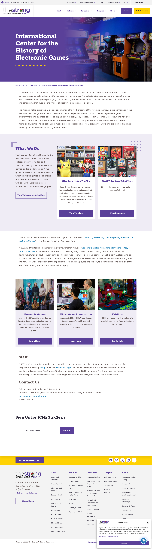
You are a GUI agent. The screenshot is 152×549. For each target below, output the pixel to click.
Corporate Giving (110, 481)
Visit (59, 11)
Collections (85, 11)
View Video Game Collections (31, 195)
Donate (127, 11)
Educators (70, 3)
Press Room (126, 510)
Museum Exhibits (75, 477)
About (112, 11)
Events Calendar (57, 495)
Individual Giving (110, 477)
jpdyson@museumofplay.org (32, 396)
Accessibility (55, 510)
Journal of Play (112, 3)
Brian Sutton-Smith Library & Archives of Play (93, 484)
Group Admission (57, 484)
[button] (148, 523)
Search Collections (93, 477)
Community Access (129, 506)
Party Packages (56, 514)
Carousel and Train (76, 512)
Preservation (91, 525)
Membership (55, 499)
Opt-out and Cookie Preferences (108, 536)
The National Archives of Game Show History (93, 502)
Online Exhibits (74, 481)
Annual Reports (127, 514)
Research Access (93, 509)
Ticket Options (142, 11)
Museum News (127, 484)
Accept (124, 543)
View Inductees (117, 213)
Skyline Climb (73, 499)
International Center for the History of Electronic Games (94, 493)
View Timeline (76, 213)
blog (43, 367)
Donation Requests (58, 531)
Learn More (34, 341)
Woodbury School (86, 3)
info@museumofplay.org (26, 493)
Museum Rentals (57, 519)
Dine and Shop (56, 523)
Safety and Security (58, 527)
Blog (101, 3)
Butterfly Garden (75, 508)
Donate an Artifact (93, 521)
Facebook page (63, 367)
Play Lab (72, 503)
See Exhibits (117, 341)
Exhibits (70, 11)
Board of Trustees (128, 488)
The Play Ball (108, 486)
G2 (125, 3)
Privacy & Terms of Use (96, 542)
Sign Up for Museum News (30, 460)
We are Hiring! (28, 501)
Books (124, 519)
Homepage (20, 85)
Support (100, 11)
